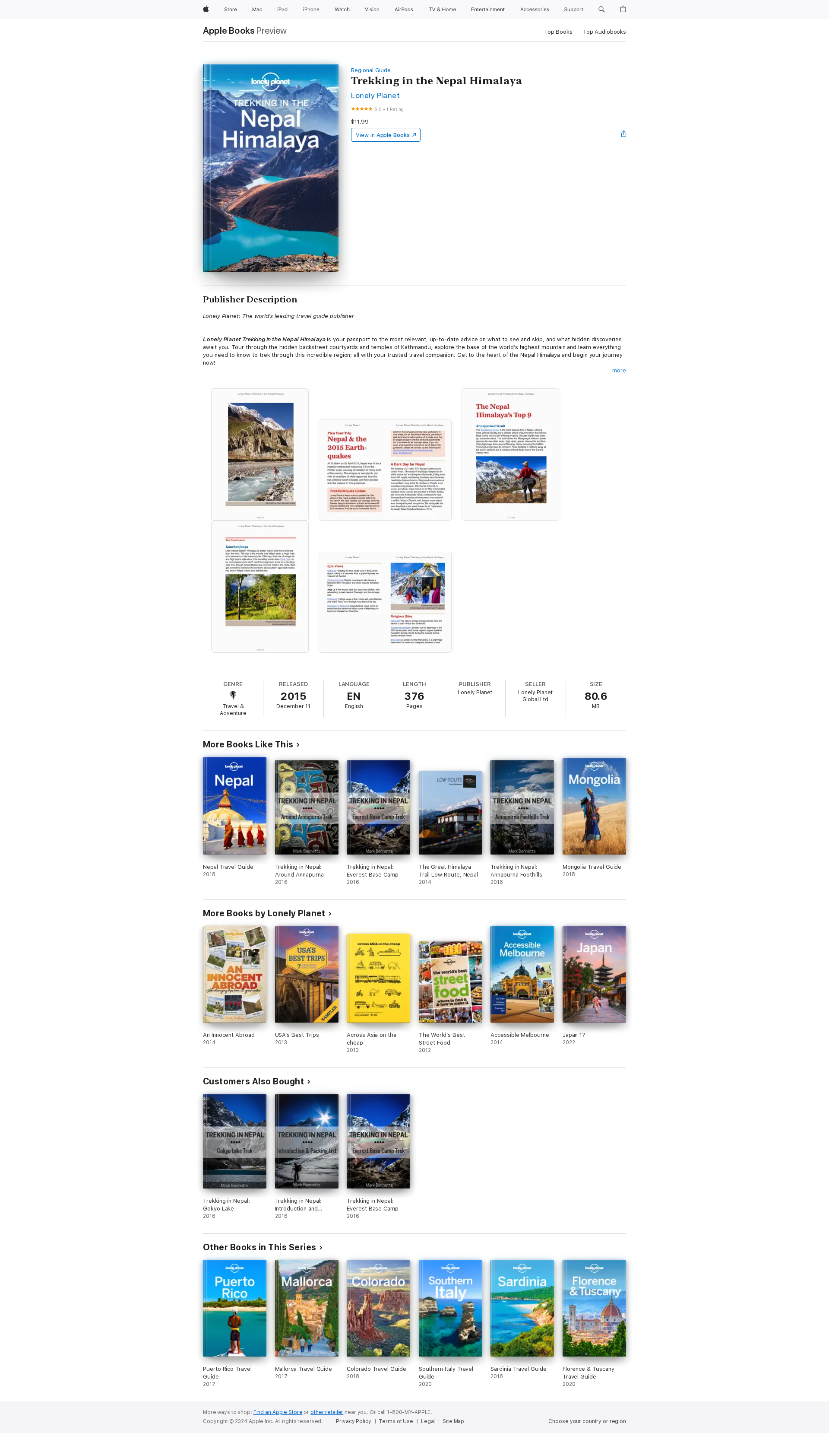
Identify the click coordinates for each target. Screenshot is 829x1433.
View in (383, 135)
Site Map (453, 1421)
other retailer (326, 1412)
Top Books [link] (558, 32)
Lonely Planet (375, 95)
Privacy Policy (353, 1421)
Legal (428, 1421)
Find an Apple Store (278, 1412)
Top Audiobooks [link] (604, 32)
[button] (601, 9)
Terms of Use (396, 1421)
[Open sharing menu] (624, 135)
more (619, 370)
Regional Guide (371, 70)
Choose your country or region (587, 1421)
